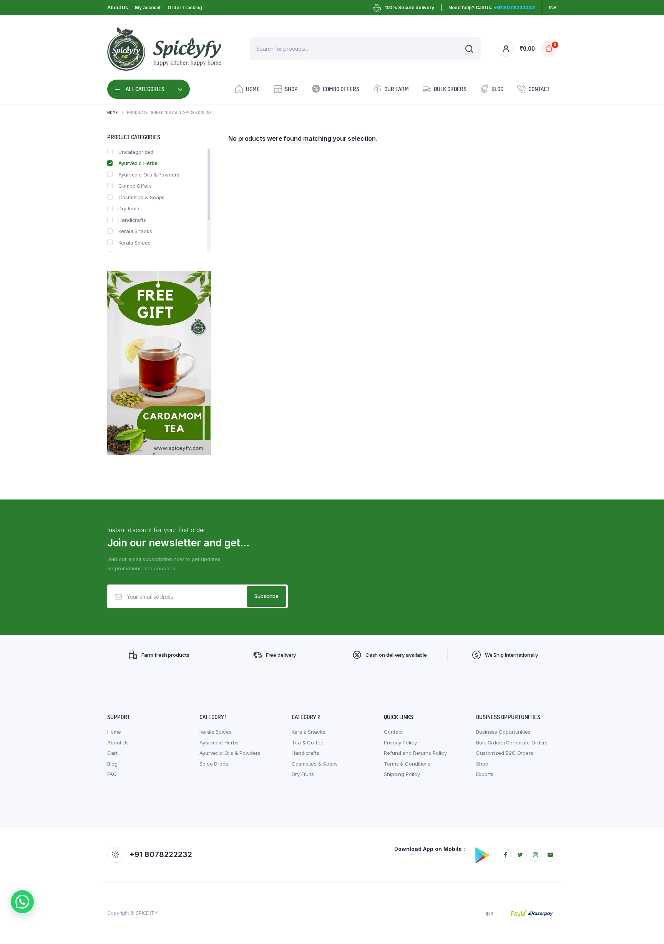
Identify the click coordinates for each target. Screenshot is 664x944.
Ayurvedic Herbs (138, 163)
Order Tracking (185, 7)
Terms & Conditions (407, 764)
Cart (112, 753)
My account (148, 7)
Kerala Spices (134, 243)
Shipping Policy (402, 774)
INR (553, 7)
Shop (291, 89)
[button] (22, 901)
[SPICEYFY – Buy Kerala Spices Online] (164, 49)
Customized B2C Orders (504, 753)
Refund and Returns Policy (415, 753)
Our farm (396, 89)
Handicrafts (132, 220)
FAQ (112, 774)
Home (253, 89)
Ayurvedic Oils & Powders (148, 174)
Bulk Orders (450, 89)
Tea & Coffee (308, 742)
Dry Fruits (129, 208)
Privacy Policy (400, 742)
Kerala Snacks (135, 231)
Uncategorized (135, 152)
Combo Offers (341, 89)
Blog (497, 89)
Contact (539, 89)
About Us (117, 7)
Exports (484, 774)
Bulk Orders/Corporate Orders (512, 742)
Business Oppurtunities (503, 732)
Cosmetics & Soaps (141, 197)
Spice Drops (213, 764)
